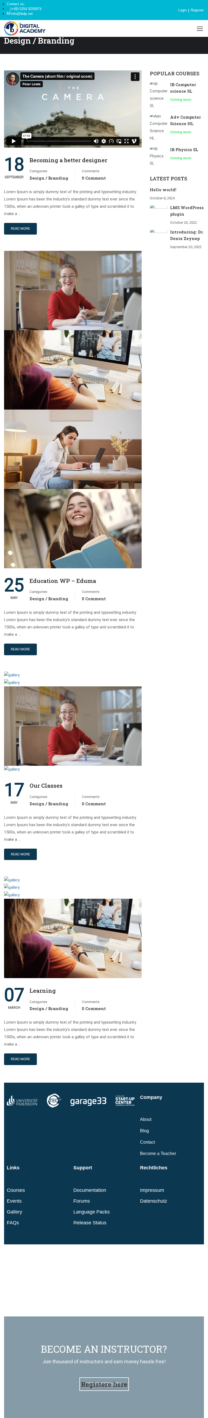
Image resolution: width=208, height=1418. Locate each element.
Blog (144, 1130)
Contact (147, 1142)
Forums (81, 1201)
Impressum (152, 1190)
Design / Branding (49, 178)
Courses (16, 1190)
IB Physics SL (184, 149)
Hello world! (163, 189)
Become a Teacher (158, 1153)
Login (182, 10)
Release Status (89, 1222)
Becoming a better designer (68, 160)
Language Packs (91, 1212)
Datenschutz (153, 1201)
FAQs (13, 1222)
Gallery (14, 1212)
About (145, 1119)
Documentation (89, 1190)
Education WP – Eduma (63, 581)
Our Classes (46, 785)
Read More (20, 228)
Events (14, 1201)
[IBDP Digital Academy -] (25, 28)
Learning (43, 990)
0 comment (94, 178)
